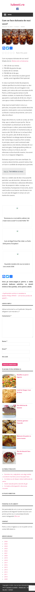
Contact (10, 589)
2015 (6, 567)
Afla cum (17, 516)
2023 (6, 548)
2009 (6, 579)
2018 (6, 560)
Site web (5, 357)
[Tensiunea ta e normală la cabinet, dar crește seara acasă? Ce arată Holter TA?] (17, 212)
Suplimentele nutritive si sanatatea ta (14, 293)
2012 (6, 572)
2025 (6, 544)
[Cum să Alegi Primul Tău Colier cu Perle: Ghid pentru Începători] (17, 235)
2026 (6, 541)
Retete (23, 26)
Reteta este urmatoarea (20, 61)
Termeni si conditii (12, 587)
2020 (6, 555)
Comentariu (6, 316)
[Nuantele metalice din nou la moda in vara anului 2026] (17, 258)
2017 (6, 563)
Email (4, 349)
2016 (6, 565)
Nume (4, 341)
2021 (6, 553)
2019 (6, 558)
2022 (6, 551)
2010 (6, 577)
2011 (6, 574)
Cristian (16, 26)
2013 (6, 570)
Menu (10, 14)
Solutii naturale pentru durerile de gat (15, 484)
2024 (6, 546)
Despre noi (22, 587)
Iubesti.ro (17, 4)
